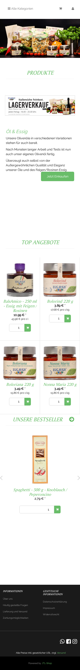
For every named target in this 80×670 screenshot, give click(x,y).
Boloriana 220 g (20, 384)
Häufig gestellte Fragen (15, 605)
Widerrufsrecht (51, 614)
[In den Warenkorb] (27, 328)
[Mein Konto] (73, 9)
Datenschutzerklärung (55, 601)
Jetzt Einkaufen (57, 176)
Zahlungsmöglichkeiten (15, 618)
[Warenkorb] (60, 9)
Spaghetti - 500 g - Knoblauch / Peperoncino (40, 492)
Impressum (49, 608)
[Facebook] (68, 641)
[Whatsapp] (62, 641)
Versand (61, 652)
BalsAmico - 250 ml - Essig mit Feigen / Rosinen (20, 306)
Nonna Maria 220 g (60, 384)
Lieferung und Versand (15, 611)
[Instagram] (74, 641)
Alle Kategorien (21, 8)
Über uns (8, 598)
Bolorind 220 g (60, 301)
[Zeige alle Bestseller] (71, 419)
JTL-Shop (47, 663)
